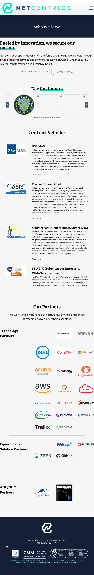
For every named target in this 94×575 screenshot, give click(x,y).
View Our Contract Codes (35, 71)
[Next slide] (86, 105)
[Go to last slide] (7, 105)
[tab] (34, 117)
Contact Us (53, 543)
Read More (36, 175)
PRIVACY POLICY (72, 563)
